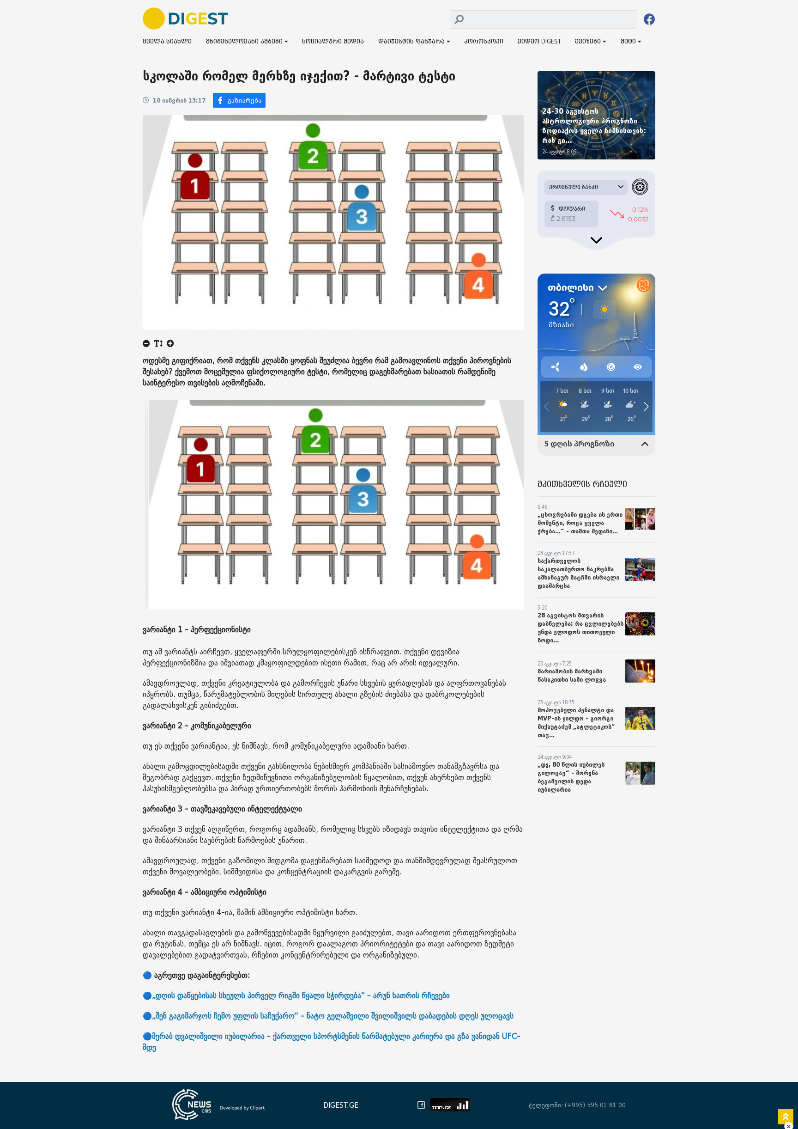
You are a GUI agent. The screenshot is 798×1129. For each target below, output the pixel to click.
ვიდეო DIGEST (539, 42)
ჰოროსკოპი (483, 42)
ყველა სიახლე (167, 42)
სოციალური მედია (333, 42)
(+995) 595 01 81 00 (595, 1105)
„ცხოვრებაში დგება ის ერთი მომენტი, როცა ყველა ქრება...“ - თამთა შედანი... (580, 523)
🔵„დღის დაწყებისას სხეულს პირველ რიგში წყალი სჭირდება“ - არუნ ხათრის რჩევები (296, 995)
